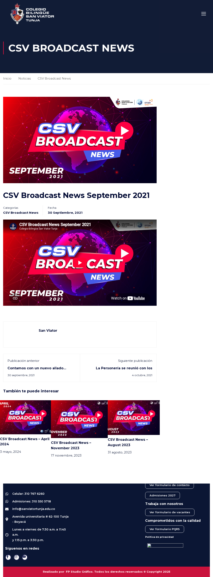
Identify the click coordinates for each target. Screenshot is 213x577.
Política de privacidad (159, 536)
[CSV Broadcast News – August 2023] (134, 417)
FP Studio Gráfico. (79, 571)
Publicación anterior (23, 361)
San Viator (48, 331)
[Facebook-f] (8, 557)
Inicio (7, 78)
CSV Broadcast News (54, 78)
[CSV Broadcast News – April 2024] (25, 417)
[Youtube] (25, 557)
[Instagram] (17, 557)
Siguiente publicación (135, 361)
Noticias (24, 78)
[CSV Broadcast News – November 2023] (79, 419)
